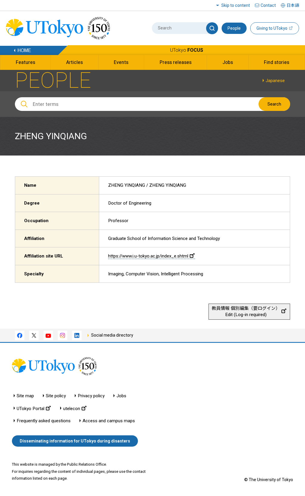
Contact (268, 5)
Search (274, 104)
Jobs (121, 396)
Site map (25, 396)
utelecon (71, 408)
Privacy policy (91, 396)
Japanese (275, 80)
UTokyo (186, 50)
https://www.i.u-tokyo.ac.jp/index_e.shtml (148, 256)
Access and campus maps (109, 421)
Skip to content (235, 5)
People (234, 28)
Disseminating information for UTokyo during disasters (75, 441)
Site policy (56, 396)
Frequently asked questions (44, 421)
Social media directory (112, 335)
